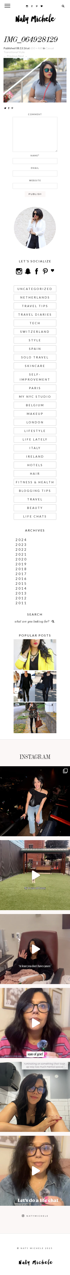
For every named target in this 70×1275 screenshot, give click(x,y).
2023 (21, 545)
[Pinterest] (12, 107)
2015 (21, 583)
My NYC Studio (35, 396)
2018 (21, 569)
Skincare (35, 366)
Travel (35, 499)
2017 (21, 574)
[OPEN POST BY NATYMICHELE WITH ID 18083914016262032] (35, 875)
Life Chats (35, 516)
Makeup (35, 413)
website (35, 180)
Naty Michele (35, 20)
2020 (21, 559)
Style (35, 340)
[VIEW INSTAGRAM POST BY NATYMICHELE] (66, 831)
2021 (21, 554)
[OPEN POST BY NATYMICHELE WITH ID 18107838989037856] (35, 1097)
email (35, 168)
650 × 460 (36, 48)
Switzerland (35, 331)
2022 (21, 549)
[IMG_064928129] (35, 79)
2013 (21, 593)
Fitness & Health (35, 482)
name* (35, 155)
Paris (35, 388)
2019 (21, 564)
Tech (35, 323)
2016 (21, 579)
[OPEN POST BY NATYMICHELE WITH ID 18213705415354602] (35, 801)
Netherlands (35, 297)
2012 (21, 598)
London (35, 422)
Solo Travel (35, 357)
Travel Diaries (35, 314)
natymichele (35, 770)
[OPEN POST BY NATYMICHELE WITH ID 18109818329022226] (35, 1023)
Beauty (35, 508)
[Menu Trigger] (7, 5)
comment (35, 114)
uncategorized (35, 289)
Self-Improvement (35, 377)
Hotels (35, 465)
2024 (21, 540)
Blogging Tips (35, 490)
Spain (35, 348)
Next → (22, 56)
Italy (35, 448)
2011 (21, 603)
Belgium (35, 405)
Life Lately (35, 439)
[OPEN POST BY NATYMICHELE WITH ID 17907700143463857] (35, 949)
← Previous (11, 56)
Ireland (35, 456)
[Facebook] (8, 107)
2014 (21, 588)
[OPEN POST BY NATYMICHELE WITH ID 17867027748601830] (35, 1171)
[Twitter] (5, 107)
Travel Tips (35, 306)
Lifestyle (35, 431)
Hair (35, 473)
